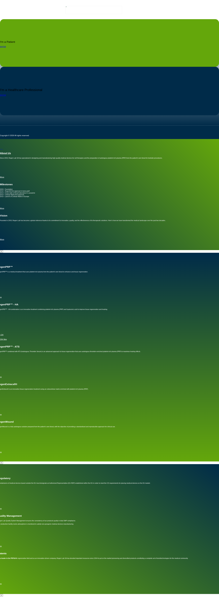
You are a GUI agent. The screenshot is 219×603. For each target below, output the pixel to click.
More (2, 239)
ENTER (3, 47)
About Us (5, 153)
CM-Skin (3, 339)
